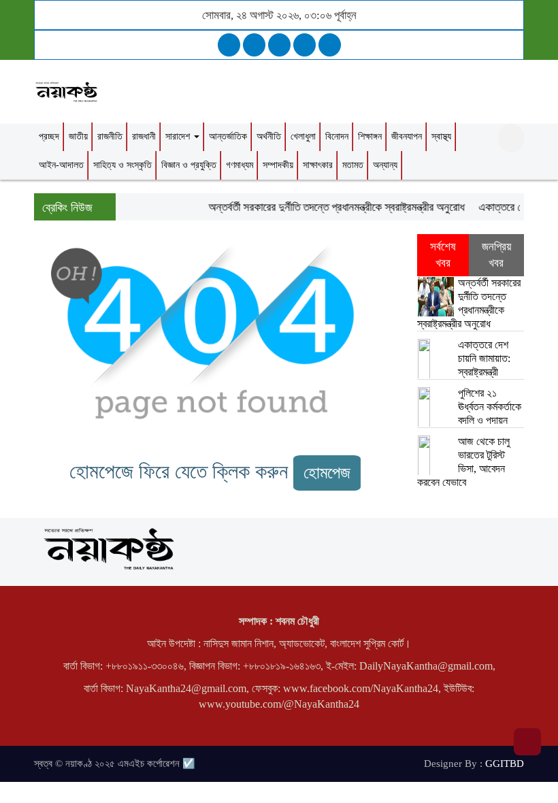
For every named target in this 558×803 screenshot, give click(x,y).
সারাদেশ (179, 136)
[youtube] (329, 44)
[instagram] (279, 44)
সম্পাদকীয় (278, 165)
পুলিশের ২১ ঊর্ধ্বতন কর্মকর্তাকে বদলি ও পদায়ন (489, 406)
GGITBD (504, 763)
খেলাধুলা (303, 136)
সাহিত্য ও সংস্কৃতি (122, 165)
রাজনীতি (109, 136)
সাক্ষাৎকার (318, 165)
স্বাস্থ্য (441, 136)
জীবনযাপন (406, 136)
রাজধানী (144, 136)
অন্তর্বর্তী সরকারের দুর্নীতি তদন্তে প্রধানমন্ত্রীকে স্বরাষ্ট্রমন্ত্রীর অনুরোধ (331, 207)
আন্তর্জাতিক (228, 136)
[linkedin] (304, 44)
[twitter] (254, 44)
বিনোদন (336, 136)
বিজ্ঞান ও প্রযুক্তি (188, 165)
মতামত (352, 165)
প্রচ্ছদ (49, 136)
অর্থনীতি (269, 136)
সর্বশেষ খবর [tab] (443, 254)
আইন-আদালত (61, 165)
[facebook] (229, 44)
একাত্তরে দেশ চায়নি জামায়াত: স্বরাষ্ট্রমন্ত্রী (484, 358)
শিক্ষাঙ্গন (370, 136)
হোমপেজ (326, 472)
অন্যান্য (385, 165)
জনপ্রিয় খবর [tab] (496, 254)
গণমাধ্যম (239, 165)
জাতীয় (78, 136)
